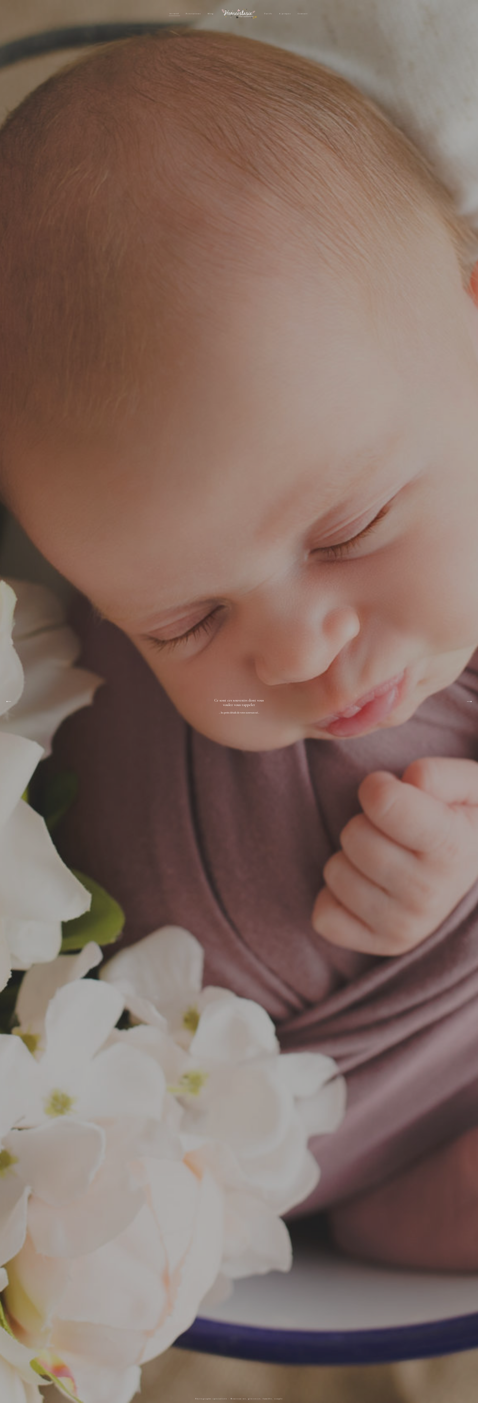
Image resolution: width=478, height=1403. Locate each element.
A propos (285, 13)
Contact (303, 13)
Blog (211, 13)
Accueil (174, 13)
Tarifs (268, 13)
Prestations (193, 13)
